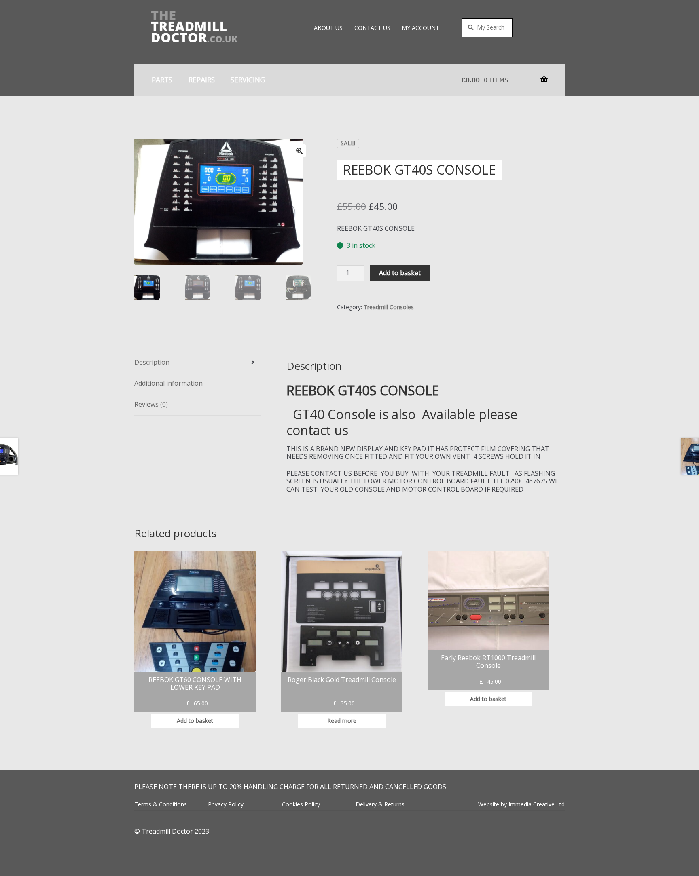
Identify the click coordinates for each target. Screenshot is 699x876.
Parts (162, 79)
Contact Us (372, 28)
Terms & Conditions (160, 804)
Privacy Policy (226, 804)
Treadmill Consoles (389, 307)
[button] (299, 150)
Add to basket (400, 272)
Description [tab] (151, 362)
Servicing (248, 79)
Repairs (202, 79)
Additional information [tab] (168, 383)
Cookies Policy (301, 804)
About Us (328, 28)
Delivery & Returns (380, 804)
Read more (341, 720)
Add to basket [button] (195, 720)
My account (420, 28)
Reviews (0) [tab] (151, 404)
